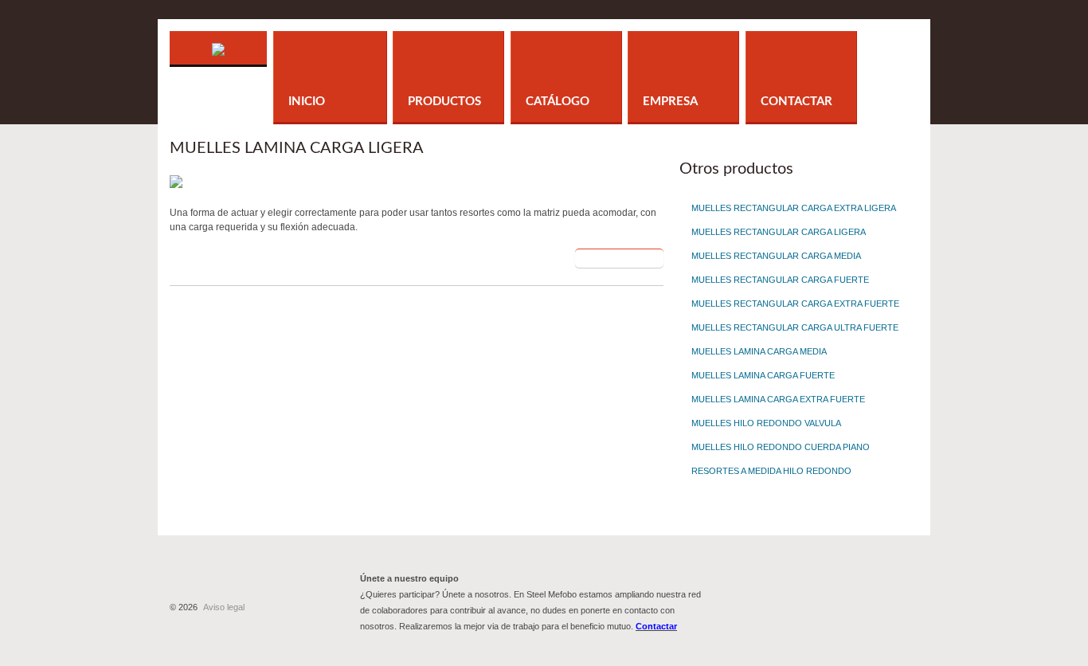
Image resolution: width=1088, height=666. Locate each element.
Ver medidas (611, 258)
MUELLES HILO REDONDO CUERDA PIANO (780, 447)
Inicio (306, 102)
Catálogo (557, 102)
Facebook (765, 592)
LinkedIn (853, 592)
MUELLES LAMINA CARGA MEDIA (759, 351)
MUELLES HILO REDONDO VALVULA (766, 423)
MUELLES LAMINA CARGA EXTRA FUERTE (778, 399)
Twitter (809, 592)
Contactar (796, 102)
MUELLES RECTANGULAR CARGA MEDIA (776, 256)
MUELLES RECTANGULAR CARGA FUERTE (780, 279)
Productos (444, 102)
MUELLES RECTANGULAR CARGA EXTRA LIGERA (793, 208)
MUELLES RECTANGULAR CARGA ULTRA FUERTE (794, 327)
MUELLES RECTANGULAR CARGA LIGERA (778, 232)
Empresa (670, 102)
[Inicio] (218, 38)
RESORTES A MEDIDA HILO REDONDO (771, 471)
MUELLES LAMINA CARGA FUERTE (763, 375)
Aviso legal (224, 607)
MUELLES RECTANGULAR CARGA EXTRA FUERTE (795, 303)
